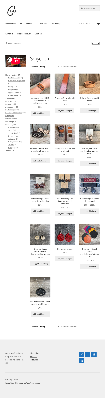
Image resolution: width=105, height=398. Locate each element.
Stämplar (43, 23)
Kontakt (9, 33)
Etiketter (30, 23)
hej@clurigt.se (16, 353)
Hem (10, 43)
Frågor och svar (24, 33)
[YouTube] (94, 354)
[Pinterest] (81, 360)
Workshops (56, 23)
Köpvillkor (34, 353)
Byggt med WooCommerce (28, 383)
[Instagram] (81, 354)
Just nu (38, 33)
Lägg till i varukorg (40, 264)
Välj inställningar (40, 113)
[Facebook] (87, 354)
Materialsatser (11, 23)
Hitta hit (34, 359)
